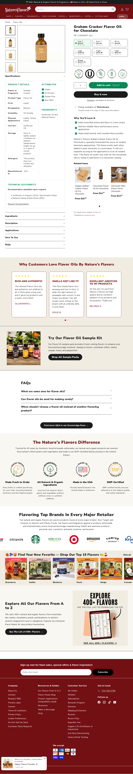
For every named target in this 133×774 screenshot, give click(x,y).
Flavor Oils (17, 22)
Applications (12, 230)
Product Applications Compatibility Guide (48, 700)
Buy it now (100, 94)
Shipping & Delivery (77, 710)
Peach (79, 582)
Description (11, 223)
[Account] (122, 9)
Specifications (12, 76)
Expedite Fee (74, 722)
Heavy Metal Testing (78, 737)
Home (8, 22)
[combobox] (75, 9)
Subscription (73, 698)
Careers (11, 706)
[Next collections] (129, 570)
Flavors (19, 16)
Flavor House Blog (47, 694)
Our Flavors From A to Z (49, 690)
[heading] (18, 9)
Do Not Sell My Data (18, 722)
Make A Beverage (46, 709)
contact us (96, 212)
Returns (71, 714)
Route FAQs (73, 718)
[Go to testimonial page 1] (65, 320)
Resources (43, 705)
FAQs (8, 244)
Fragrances (33, 16)
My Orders (73, 690)
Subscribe (103, 672)
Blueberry (57, 582)
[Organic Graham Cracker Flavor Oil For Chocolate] (83, 175)
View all (127, 554)
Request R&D (14, 698)
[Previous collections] (4, 570)
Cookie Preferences (17, 718)
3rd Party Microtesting (78, 733)
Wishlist (71, 694)
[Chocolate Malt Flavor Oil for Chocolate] (119, 175)
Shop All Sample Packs (65, 357)
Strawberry (10, 582)
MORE (121, 17)
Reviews (72, 706)
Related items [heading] (81, 163)
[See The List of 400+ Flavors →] (100, 618)
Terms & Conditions (17, 710)
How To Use (11, 237)
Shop (8, 16)
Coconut (128, 582)
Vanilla (32, 582)
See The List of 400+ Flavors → (26, 631)
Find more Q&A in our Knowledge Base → (66, 425)
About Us (12, 690)
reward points (89, 215)
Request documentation (18, 204)
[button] (127, 9)
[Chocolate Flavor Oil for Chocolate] (101, 175)
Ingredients (75, 16)
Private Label (14, 702)
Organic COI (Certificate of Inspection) (80, 728)
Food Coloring (49, 16)
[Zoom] (41, 48)
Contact (12, 694)
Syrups (61, 16)
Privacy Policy (14, 714)
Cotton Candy (101, 16)
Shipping (91, 100)
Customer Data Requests (20, 726)
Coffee (88, 16)
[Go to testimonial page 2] (67, 320)
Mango (103, 582)
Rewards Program (76, 702)
